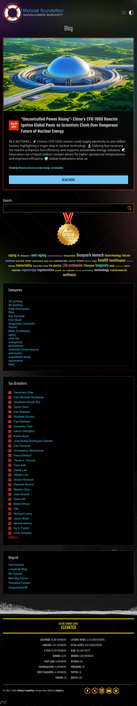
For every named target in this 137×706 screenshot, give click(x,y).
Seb (16, 508)
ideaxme (11, 266)
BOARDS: (75, 656)
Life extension (72, 265)
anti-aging (38, 255)
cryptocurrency (37, 261)
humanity (129, 261)
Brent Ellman (22, 504)
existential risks (60, 261)
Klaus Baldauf (23, 455)
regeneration (45, 270)
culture (46, 261)
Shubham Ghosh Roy (27, 402)
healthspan (117, 261)
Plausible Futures (19, 583)
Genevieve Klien (24, 392)
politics (127, 266)
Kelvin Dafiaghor (24, 431)
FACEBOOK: (45, 640)
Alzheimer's (25, 256)
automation (15, 360)
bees (11, 364)
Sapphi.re (59, 691)
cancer (28, 261)
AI (18, 256)
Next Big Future (18, 578)
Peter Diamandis (18, 309)
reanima (16, 270)
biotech (98, 255)
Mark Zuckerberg (19, 331)
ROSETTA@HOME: (45, 672)
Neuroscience (119, 266)
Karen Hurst (21, 436)
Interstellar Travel (40, 266)
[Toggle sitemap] (123, 12)
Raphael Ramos (24, 484)
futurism (87, 261)
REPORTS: (75, 661)
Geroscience (16, 564)
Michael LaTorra (26, 168)
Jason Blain (21, 518)
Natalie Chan (22, 489)
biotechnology (113, 256)
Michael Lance (23, 513)
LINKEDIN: (46, 645)
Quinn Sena (21, 407)
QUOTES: (74, 678)
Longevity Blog (17, 569)
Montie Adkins (23, 523)
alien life (13, 338)
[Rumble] (116, 691)
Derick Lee (20, 470)
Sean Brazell (21, 494)
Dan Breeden (22, 412)
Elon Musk (15, 320)
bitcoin (126, 256)
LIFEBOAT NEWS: (78, 640)
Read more (68, 180)
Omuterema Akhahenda (29, 450)
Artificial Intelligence (55, 256)
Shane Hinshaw (24, 479)
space (78, 270)
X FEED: (47, 651)
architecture (15, 345)
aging (12, 255)
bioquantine (70, 255)
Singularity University (21, 323)
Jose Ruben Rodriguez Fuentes (33, 441)
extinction (72, 261)
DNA (11, 312)
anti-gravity (15, 342)
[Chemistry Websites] (68, 230)
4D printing (15, 305)
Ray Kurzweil (16, 316)
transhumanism (118, 270)
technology (101, 270)
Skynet (12, 327)
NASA (112, 266)
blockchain (10, 261)
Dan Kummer (22, 445)
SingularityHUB (17, 587)
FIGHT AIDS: (49, 661)
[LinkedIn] (102, 691)
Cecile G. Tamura (24, 460)
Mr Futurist (15, 573)
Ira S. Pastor (21, 528)
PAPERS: (75, 672)
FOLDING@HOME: (46, 667)
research (58, 271)
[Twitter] (95, 691)
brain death (20, 261)
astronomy (15, 353)
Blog (68, 29)
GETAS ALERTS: (78, 645)
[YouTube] (109, 691)
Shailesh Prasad (24, 416)
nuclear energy (43, 168)
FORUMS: (59, 678)
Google (94, 261)
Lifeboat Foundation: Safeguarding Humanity (59, 12)
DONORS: (57, 656)
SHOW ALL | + (13, 537)
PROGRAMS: (76, 667)
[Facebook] (87, 691)
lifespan (89, 266)
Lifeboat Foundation (25, 691)
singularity (70, 271)
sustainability (57, 168)
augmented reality (19, 357)
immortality (24, 266)
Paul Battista (22, 421)
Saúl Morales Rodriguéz (29, 397)
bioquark (84, 255)
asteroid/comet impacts (23, 349)
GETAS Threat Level (68, 626)
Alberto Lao (21, 475)
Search (129, 208)
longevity (102, 265)
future (80, 261)
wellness (69, 275)
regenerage (28, 270)
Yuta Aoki (20, 465)
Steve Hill (20, 499)
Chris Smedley (23, 533)
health (103, 260)
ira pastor (55, 266)
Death (51, 261)
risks (63, 271)
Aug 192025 (14, 125)
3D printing (15, 301)
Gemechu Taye (23, 426)
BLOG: (73, 651)
